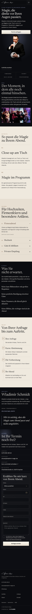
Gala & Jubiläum (10, 246)
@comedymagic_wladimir (8, 411)
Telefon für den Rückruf (8, 516)
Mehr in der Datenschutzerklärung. (13, 539)
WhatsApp (4, 589)
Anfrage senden (16, 543)
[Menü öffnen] (28, 2)
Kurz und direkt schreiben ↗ (10, 463)
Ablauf (3, 597)
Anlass (4, 482)
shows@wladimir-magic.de (10, 457)
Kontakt (18, 597)
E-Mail (4, 509)
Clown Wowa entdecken (9, 563)
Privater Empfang (10, 251)
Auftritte (3, 594)
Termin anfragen (16, 32)
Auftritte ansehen (7, 67)
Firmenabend (9, 224)
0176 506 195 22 (7, 452)
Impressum (4, 602)
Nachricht (5, 523)
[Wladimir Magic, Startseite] (7, 2)
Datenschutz (10, 602)
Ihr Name (5, 503)
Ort (3, 496)
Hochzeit (7, 240)
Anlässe (19, 594)
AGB (16, 602)
